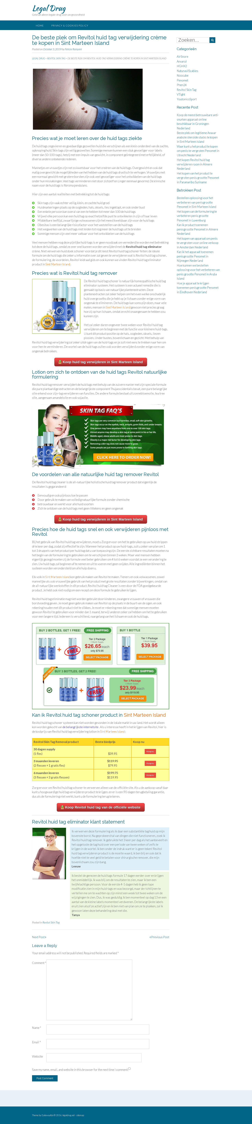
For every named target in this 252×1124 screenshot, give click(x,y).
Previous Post (160, 937)
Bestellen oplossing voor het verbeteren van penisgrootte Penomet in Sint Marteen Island (196, 202)
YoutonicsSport (187, 99)
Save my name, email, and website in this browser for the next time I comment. (80, 1069)
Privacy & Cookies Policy (69, 25)
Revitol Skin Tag (51, 922)
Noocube (182, 75)
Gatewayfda (47, 1115)
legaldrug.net (69, 1115)
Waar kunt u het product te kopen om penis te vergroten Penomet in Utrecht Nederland (198, 151)
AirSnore (182, 56)
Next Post (38, 937)
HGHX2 (182, 66)
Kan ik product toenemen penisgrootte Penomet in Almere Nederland (197, 229)
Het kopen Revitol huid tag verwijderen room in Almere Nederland (194, 164)
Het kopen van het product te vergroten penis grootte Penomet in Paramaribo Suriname (198, 178)
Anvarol (182, 61)
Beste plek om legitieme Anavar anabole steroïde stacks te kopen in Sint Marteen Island (197, 137)
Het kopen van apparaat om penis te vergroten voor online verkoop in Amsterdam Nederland (197, 243)
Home (40, 25)
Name (36, 1028)
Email (36, 1042)
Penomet (182, 80)
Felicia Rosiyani (73, 49)
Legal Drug (48, 8)
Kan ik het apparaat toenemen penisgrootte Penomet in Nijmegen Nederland (195, 256)
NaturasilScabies (187, 71)
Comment (39, 963)
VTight (181, 94)
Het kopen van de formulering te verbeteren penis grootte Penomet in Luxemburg (197, 216)
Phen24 (182, 85)
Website (37, 1056)
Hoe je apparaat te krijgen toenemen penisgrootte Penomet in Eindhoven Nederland (198, 287)
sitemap (80, 1115)
